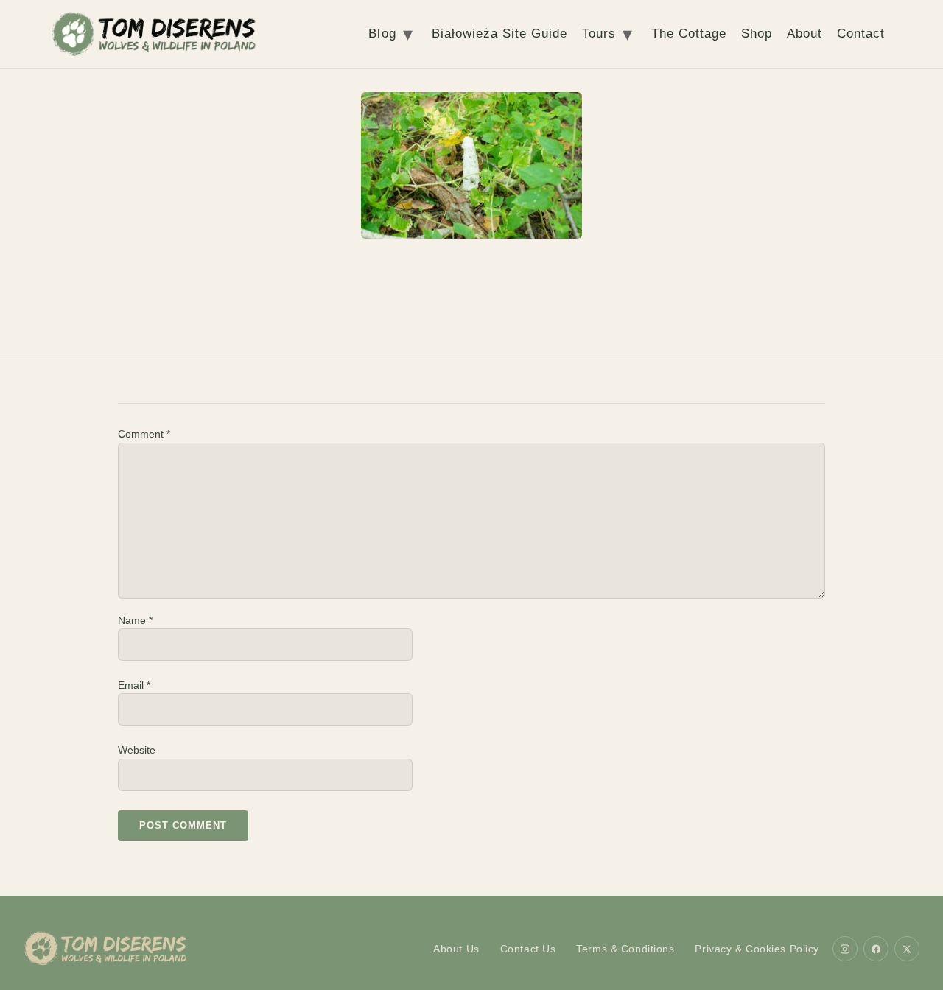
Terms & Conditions (625, 949)
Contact (861, 34)
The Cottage (688, 34)
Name (135, 620)
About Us (456, 949)
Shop (756, 34)
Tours (599, 34)
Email (134, 685)
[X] (906, 948)
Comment (144, 434)
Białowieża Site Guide (499, 34)
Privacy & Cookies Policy (757, 949)
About (804, 34)
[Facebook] (875, 948)
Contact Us (528, 949)
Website (136, 750)
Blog (382, 34)
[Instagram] (845, 948)
